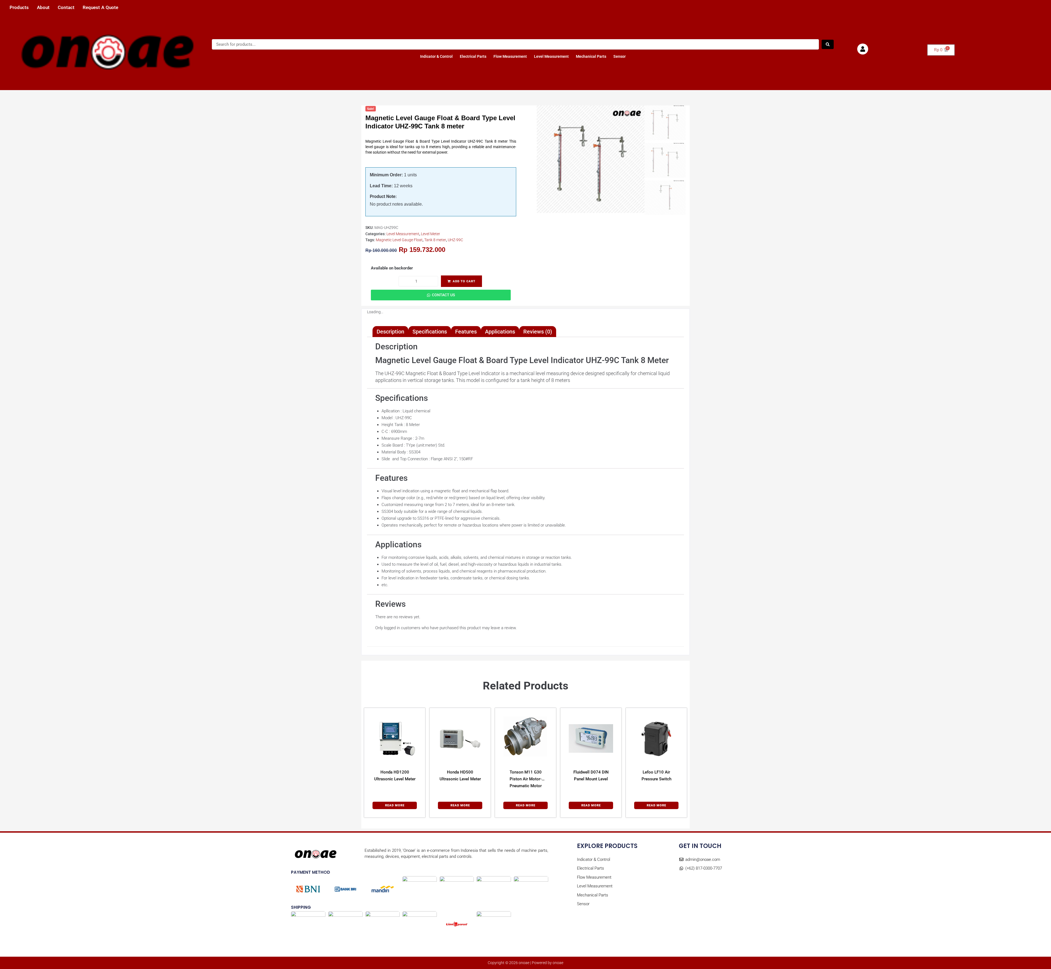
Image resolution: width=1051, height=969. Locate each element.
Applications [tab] (500, 331)
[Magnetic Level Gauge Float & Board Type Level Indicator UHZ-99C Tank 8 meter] (591, 159)
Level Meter (430, 234)
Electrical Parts (473, 56)
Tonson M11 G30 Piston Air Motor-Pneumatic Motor (526, 779)
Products (19, 7)
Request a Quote (100, 7)
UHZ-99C (455, 240)
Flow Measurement (510, 56)
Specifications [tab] (429, 331)
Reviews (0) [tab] (537, 331)
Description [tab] (390, 331)
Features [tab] (466, 331)
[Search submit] (828, 44)
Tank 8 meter (435, 240)
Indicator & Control (436, 56)
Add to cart (464, 281)
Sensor (619, 56)
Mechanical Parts (591, 56)
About (43, 7)
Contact (66, 7)
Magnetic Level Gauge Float (399, 240)
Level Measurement (551, 56)
